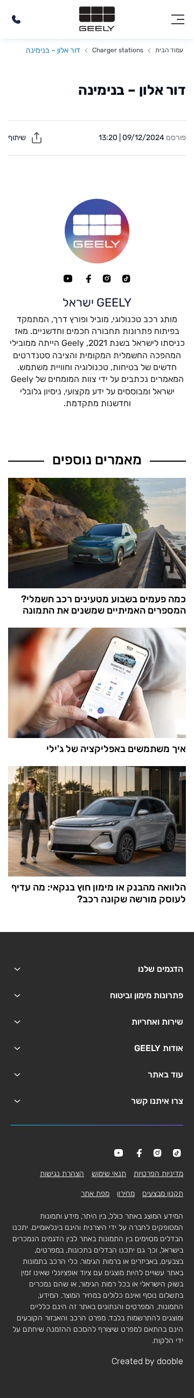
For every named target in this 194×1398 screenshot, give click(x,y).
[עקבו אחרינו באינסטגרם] (106, 278)
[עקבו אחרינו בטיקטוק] (126, 278)
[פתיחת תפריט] (178, 19)
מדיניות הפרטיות (158, 1173)
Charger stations (117, 50)
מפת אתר (95, 1193)
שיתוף (17, 137)
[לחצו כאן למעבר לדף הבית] (97, 19)
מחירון (126, 1193)
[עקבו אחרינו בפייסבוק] (87, 278)
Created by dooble (147, 1361)
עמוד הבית (169, 50)
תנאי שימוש (109, 1173)
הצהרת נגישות (62, 1173)
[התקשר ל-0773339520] (16, 19)
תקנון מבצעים (162, 1193)
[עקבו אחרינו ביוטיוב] (67, 278)
